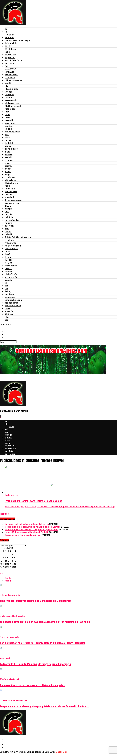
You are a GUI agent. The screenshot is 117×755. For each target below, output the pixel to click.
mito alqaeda (9, 240)
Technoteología (10, 297)
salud (6, 282)
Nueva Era (8, 254)
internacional (9, 197)
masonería (8, 223)
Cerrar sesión (9, 63)
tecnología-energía (11, 302)
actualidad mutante (11, 74)
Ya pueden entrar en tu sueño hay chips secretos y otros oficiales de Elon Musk (32, 526)
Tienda (7, 31)
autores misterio (10, 100)
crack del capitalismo (12, 131)
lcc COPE (8, 205)
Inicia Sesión (9, 451)
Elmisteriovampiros (11, 148)
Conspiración (9, 120)
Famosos (8, 168)
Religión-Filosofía (11, 274)
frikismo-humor (10, 180)
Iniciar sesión (9, 37)
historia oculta (10, 188)
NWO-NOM (8, 260)
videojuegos (9, 314)
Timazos (7, 308)
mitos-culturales (10, 242)
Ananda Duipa (9, 71)
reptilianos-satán (11, 277)
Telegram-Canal (10, 54)
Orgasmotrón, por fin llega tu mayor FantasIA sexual (23, 535)
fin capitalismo (10, 177)
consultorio (8, 126)
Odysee (7, 440)
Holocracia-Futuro (11, 191)
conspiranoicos (10, 123)
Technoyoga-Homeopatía (13, 300)
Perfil (6, 66)
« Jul (1, 573)
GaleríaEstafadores (11, 183)
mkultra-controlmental (13, 245)
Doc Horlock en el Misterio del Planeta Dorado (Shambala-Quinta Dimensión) (31, 529)
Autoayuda (8, 97)
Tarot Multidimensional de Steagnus (17, 40)
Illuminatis (8, 194)
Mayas (7, 228)
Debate (7, 137)
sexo (6, 285)
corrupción (8, 128)
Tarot (6, 432)
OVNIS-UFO (8, 262)
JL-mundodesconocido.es (13, 200)
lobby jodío (8, 214)
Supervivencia (9, 294)
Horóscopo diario (10, 43)
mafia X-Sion (9, 217)
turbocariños (9, 311)
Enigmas (7, 151)
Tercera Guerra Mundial (13, 305)
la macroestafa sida (12, 203)
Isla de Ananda (10, 453)
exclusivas (8, 165)
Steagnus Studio (61, 751)
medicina (8, 231)
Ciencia (7, 114)
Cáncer (7, 111)
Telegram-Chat (10, 57)
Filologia (7, 174)
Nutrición (8, 257)
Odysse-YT (8, 437)
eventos (7, 163)
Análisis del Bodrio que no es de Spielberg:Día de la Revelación (26, 532)
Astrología (8, 91)
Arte (6, 86)
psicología (8, 271)
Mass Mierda (9, 225)
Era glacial (8, 157)
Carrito (11, 34)
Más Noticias (4, 513)
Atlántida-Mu (9, 94)
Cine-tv (7, 117)
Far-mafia (8, 171)
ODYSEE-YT (8, 46)
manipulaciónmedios (12, 220)
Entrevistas (8, 154)
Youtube (7, 51)
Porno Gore (8, 268)
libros (7, 211)
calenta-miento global (12, 103)
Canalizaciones (10, 108)
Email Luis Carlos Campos (13, 60)
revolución (8, 280)
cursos (7, 134)
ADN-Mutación (10, 77)
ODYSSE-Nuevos (10, 49)
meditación (8, 234)
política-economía (11, 265)
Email (6, 429)
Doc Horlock (9, 143)
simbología (8, 291)
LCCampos (8, 208)
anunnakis (8, 83)
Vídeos (7, 317)
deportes (8, 140)
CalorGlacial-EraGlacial (13, 106)
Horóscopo (8, 434)
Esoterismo (8, 160)
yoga (6, 319)
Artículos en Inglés (11, 88)
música (7, 251)
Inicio (6, 28)
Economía (8, 146)
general (7, 185)
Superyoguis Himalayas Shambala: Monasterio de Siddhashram (27, 524)
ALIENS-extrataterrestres (14, 80)
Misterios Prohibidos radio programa (18, 237)
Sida (6, 288)
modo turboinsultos (11, 248)
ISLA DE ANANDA (10, 69)
